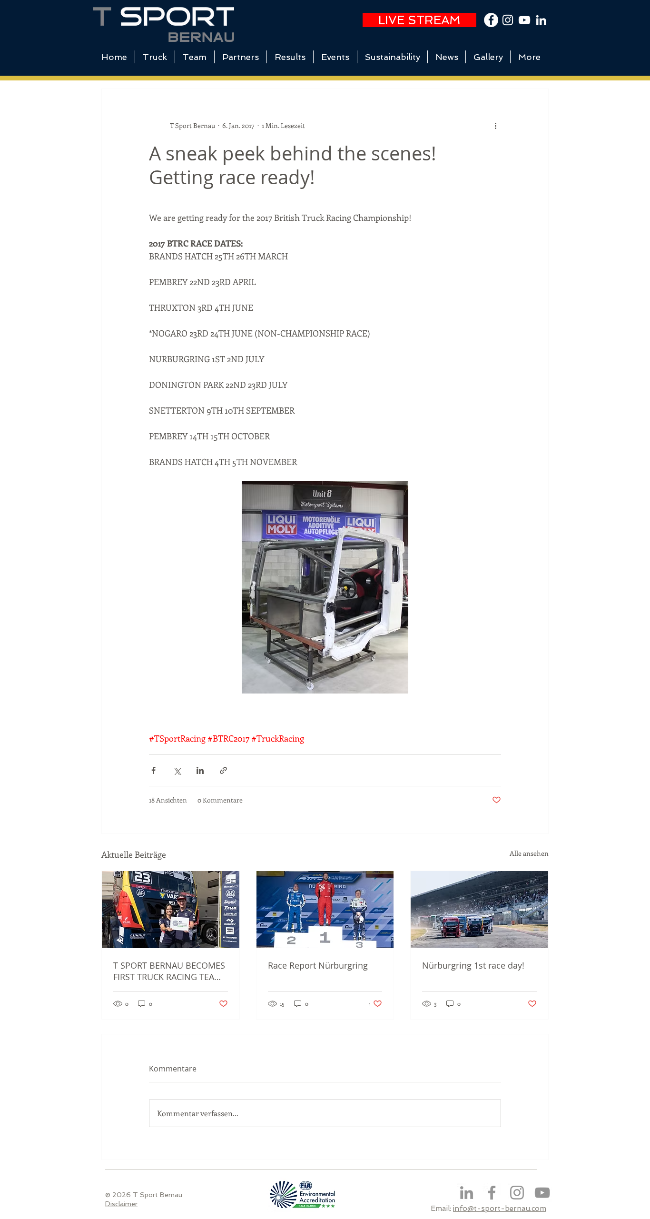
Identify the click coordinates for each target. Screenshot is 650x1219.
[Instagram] (517, 1192)
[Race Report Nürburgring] (325, 909)
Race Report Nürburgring (318, 965)
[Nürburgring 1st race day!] (479, 909)
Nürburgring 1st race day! (473, 965)
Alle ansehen (529, 853)
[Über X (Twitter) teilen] (176, 770)
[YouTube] (524, 20)
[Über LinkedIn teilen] (200, 770)
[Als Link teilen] (223, 770)
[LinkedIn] (541, 20)
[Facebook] (492, 1192)
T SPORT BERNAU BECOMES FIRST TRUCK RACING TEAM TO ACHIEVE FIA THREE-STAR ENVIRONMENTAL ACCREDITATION (169, 971)
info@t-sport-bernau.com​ (499, 1208)
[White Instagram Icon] (508, 20)
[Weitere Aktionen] (495, 125)
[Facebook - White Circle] (491, 20)
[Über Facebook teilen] (153, 770)
